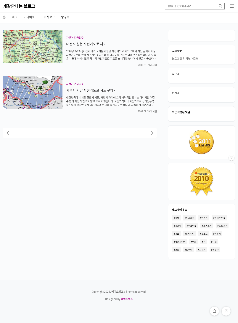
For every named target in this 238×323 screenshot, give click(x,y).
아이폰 (204, 218)
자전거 (202, 249)
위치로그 (49, 17)
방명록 (65, 17)
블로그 (204, 233)
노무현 (189, 249)
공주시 (218, 233)
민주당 (216, 249)
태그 (14, 17)
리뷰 (177, 218)
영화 (194, 241)
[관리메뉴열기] (231, 158)
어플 (177, 233)
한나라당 (190, 233)
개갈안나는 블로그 (19, 6)
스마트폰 (207, 226)
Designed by (119, 299)
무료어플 (192, 226)
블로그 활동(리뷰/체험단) (186, 58)
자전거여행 (180, 241)
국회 (215, 241)
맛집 (177, 249)
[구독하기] (231, 165)
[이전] (7, 133)
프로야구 (223, 226)
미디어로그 (31, 17)
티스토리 (190, 218)
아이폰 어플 (220, 218)
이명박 (178, 226)
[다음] (152, 133)
